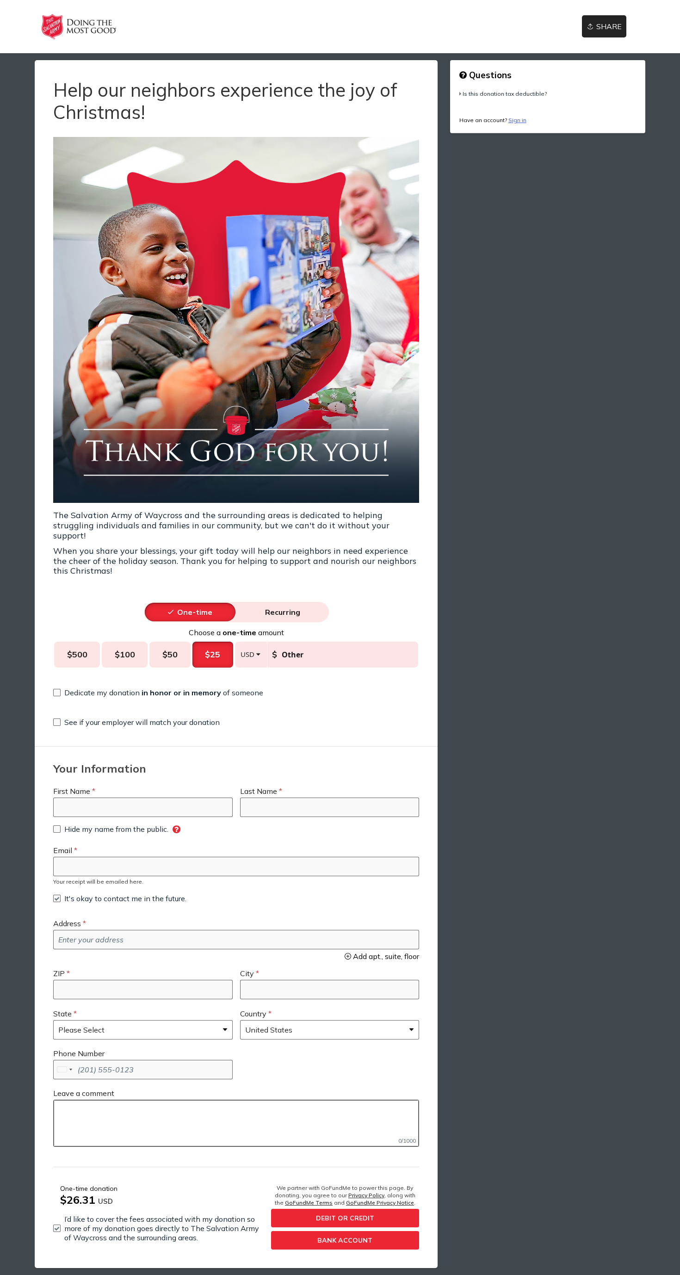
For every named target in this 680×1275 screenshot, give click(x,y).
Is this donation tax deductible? (505, 93)
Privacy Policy (366, 1195)
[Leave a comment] (236, 1123)
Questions (489, 74)
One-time (194, 612)
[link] (79, 26)
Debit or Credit (345, 1218)
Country (253, 1013)
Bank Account (344, 1240)
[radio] (194, 612)
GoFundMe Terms (309, 1202)
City (247, 973)
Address (67, 923)
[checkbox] (158, 692)
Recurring (282, 612)
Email (62, 850)
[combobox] (64, 1069)
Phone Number (79, 1053)
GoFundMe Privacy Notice (380, 1202)
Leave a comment (83, 1093)
